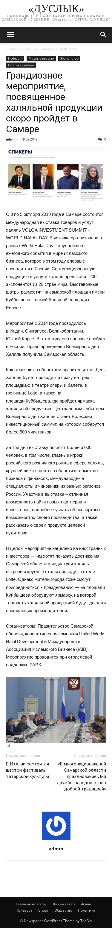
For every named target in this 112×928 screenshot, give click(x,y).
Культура (25, 910)
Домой (12, 49)
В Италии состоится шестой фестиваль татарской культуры (27, 770)
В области (68, 49)
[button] (103, 35)
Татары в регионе (21, 65)
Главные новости (38, 49)
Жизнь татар (69, 58)
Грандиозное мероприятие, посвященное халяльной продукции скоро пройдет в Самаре (54, 102)
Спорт (43, 910)
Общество (63, 910)
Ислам (86, 904)
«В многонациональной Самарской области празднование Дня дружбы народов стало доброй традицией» (81, 776)
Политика (86, 910)
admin (11, 139)
